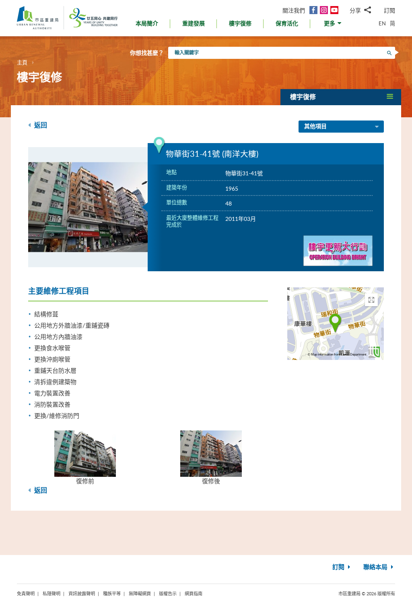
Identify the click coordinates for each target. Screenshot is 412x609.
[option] (88, 207)
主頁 (22, 62)
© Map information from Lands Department (337, 354)
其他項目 (315, 126)
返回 (40, 125)
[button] (333, 25)
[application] (335, 323)
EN (382, 23)
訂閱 (389, 10)
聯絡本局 (376, 567)
